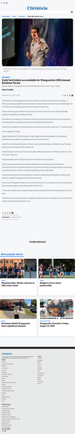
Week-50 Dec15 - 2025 (16, 217)
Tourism (4, 399)
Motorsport (40, 375)
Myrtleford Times (6, 412)
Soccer (39, 379)
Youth (3, 401)
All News (4, 362)
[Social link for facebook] (4, 3)
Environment (5, 376)
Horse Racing (41, 373)
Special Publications (7, 425)
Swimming (40, 381)
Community (5, 368)
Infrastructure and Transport (9, 382)
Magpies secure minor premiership (50, 284)
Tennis (39, 383)
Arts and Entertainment (8, 364)
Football (40, 369)
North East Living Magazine (9, 417)
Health (3, 380)
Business (22, 16)
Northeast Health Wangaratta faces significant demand (15, 324)
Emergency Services (7, 374)
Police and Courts (6, 388)
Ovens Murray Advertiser (8, 408)
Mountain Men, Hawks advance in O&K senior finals (18, 284)
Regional (4, 393)
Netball (39, 377)
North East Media (6, 427)
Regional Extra (5, 423)
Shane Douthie (7, 90)
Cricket (39, 365)
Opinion (4, 384)
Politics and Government (8, 391)
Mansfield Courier (6, 415)
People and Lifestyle (7, 386)
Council (4, 370)
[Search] (1, 3)
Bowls (39, 363)
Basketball (40, 360)
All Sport (40, 358)
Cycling (39, 367)
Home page (6, 16)
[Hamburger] (72, 12)
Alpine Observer (6, 410)
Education (4, 372)
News (14, 16)
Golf (39, 371)
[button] (62, 95)
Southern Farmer (6, 421)
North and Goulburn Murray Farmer (11, 419)
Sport (40, 356)
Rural (3, 395)
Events (3, 378)
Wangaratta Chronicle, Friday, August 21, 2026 (54, 324)
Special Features (6, 397)
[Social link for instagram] (6, 3)
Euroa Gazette (5, 406)
